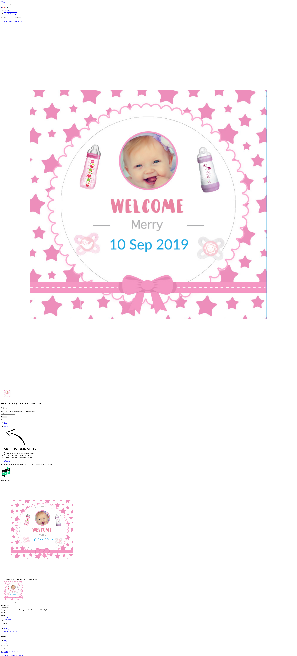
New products (7, 619)
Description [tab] (6, 460)
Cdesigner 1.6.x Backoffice (10, 14)
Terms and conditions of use (10, 631)
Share (5, 422)
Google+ (6, 425)
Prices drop (6, 617)
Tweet (5, 423)
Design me (3, 416)
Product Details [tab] (7, 461)
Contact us (3, 1)
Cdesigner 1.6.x (7, 13)
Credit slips (6, 641)
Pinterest (6, 426)
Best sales (6, 620)
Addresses (6, 643)
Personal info (7, 639)
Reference (3, 478)
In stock (2, 480)
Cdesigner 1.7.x (7, 10)
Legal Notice (7, 629)
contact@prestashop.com (11, 651)
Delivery (6, 628)
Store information (5, 652)
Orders (5, 640)
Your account (4, 633)
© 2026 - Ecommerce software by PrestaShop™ (12, 655)
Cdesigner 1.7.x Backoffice (10, 12)
